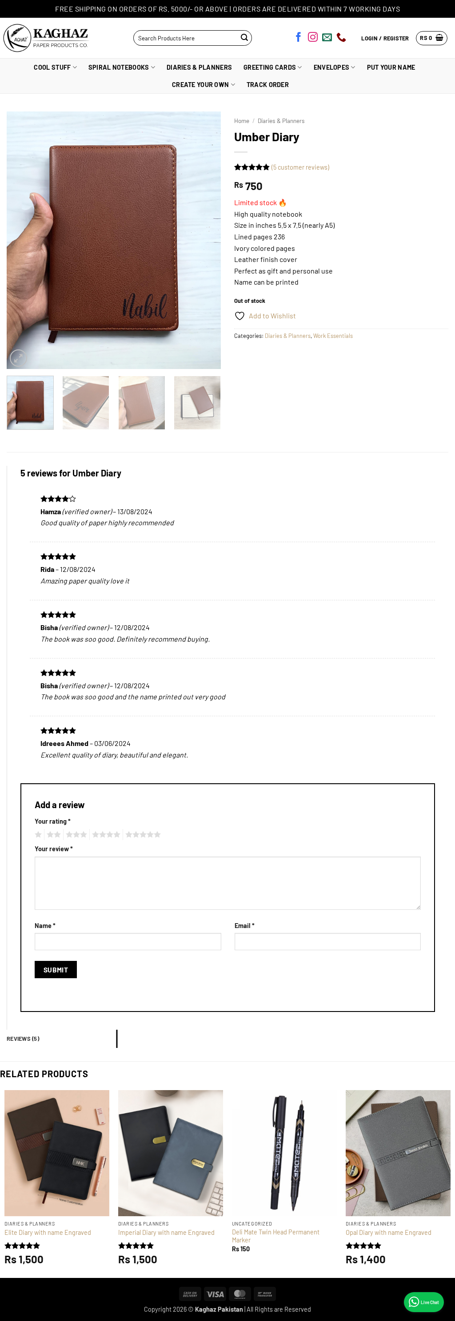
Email (245, 925)
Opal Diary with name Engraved (388, 1232)
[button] (431, 38)
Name (45, 925)
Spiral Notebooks (118, 67)
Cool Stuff (52, 67)
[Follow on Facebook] (298, 39)
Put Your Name (391, 67)
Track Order (268, 84)
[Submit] (244, 38)
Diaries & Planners (199, 67)
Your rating (53, 821)
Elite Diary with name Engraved (47, 1232)
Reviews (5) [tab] (23, 1038)
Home (241, 120)
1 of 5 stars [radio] (37, 835)
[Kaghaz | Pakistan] (43, 38)
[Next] (205, 240)
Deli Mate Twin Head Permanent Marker (275, 1236)
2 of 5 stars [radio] (52, 835)
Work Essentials (333, 335)
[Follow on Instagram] (313, 39)
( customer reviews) (300, 167)
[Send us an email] (327, 39)
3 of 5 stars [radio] (75, 835)
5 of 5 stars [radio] (142, 835)
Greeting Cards (269, 67)
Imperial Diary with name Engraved (166, 1232)
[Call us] (341, 39)
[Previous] (22, 240)
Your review (54, 849)
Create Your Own (200, 84)
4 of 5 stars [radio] (104, 835)
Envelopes (332, 67)
